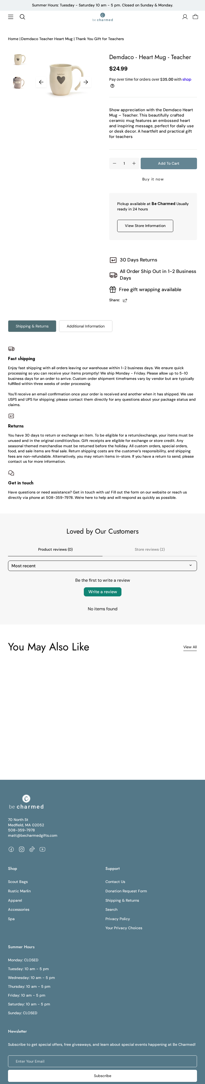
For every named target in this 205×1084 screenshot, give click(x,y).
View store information (145, 225)
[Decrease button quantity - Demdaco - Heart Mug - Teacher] (114, 163)
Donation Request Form (126, 891)
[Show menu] (10, 17)
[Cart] (195, 17)
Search (111, 909)
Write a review (102, 592)
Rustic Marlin (19, 891)
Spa (11, 918)
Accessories (18, 909)
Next (85, 82)
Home (13, 38)
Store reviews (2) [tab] (150, 549)
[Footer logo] (26, 802)
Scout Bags (18, 881)
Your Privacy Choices (123, 927)
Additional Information (86, 326)
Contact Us (115, 881)
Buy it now (153, 179)
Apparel (15, 900)
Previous (41, 82)
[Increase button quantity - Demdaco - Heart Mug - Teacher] (134, 163)
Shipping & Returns (32, 326)
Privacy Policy (117, 918)
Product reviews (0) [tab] (55, 549)
